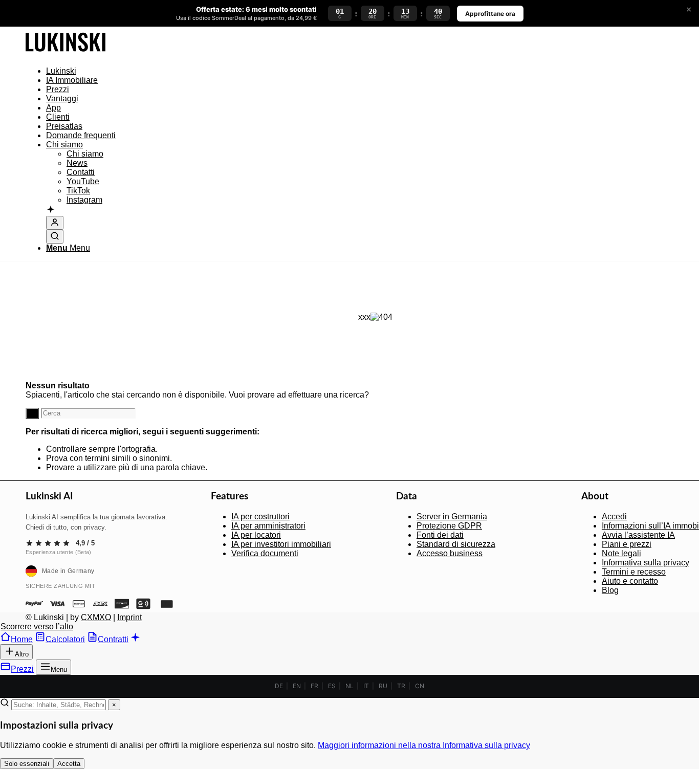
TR (401, 686)
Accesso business (450, 553)
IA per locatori (256, 535)
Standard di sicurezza (456, 544)
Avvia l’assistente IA (638, 535)
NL (349, 686)
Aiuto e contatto (630, 581)
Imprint (129, 617)
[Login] (54, 223)
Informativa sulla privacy (645, 562)
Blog (610, 590)
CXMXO (96, 617)
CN (419, 686)
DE (279, 686)
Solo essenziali (26, 763)
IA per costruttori (260, 516)
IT (366, 686)
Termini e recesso (634, 571)
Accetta (68, 763)
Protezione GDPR (449, 525)
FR (314, 686)
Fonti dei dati (440, 535)
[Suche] (54, 237)
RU (383, 686)
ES (332, 686)
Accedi (614, 516)
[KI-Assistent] (50, 210)
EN (297, 686)
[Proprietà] (65, 53)
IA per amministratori (268, 525)
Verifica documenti (264, 553)
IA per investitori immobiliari (281, 544)
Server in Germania (452, 516)
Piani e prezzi (626, 544)
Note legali (621, 553)
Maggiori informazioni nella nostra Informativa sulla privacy (424, 745)
